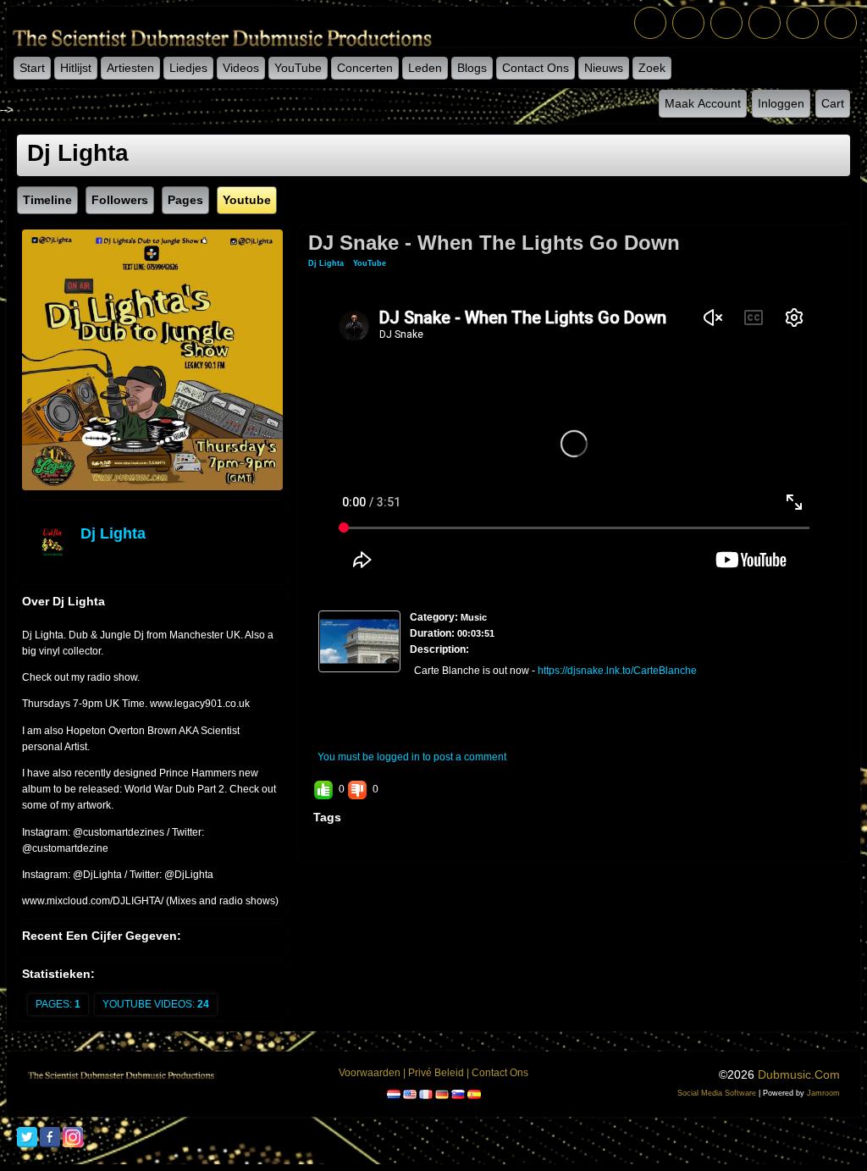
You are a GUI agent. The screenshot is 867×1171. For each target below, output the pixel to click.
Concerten (365, 68)
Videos (241, 68)
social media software (716, 1093)
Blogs (472, 68)
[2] (348, 686)
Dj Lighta (113, 533)
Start (32, 68)
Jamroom (823, 1093)
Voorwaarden (369, 1073)
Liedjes (188, 68)
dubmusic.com (799, 1074)
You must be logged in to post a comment (412, 757)
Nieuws (603, 68)
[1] (341, 686)
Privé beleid (436, 1073)
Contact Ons (535, 68)
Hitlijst (75, 68)
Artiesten (130, 68)
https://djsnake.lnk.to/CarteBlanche (617, 671)
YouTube (298, 68)
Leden (425, 68)
